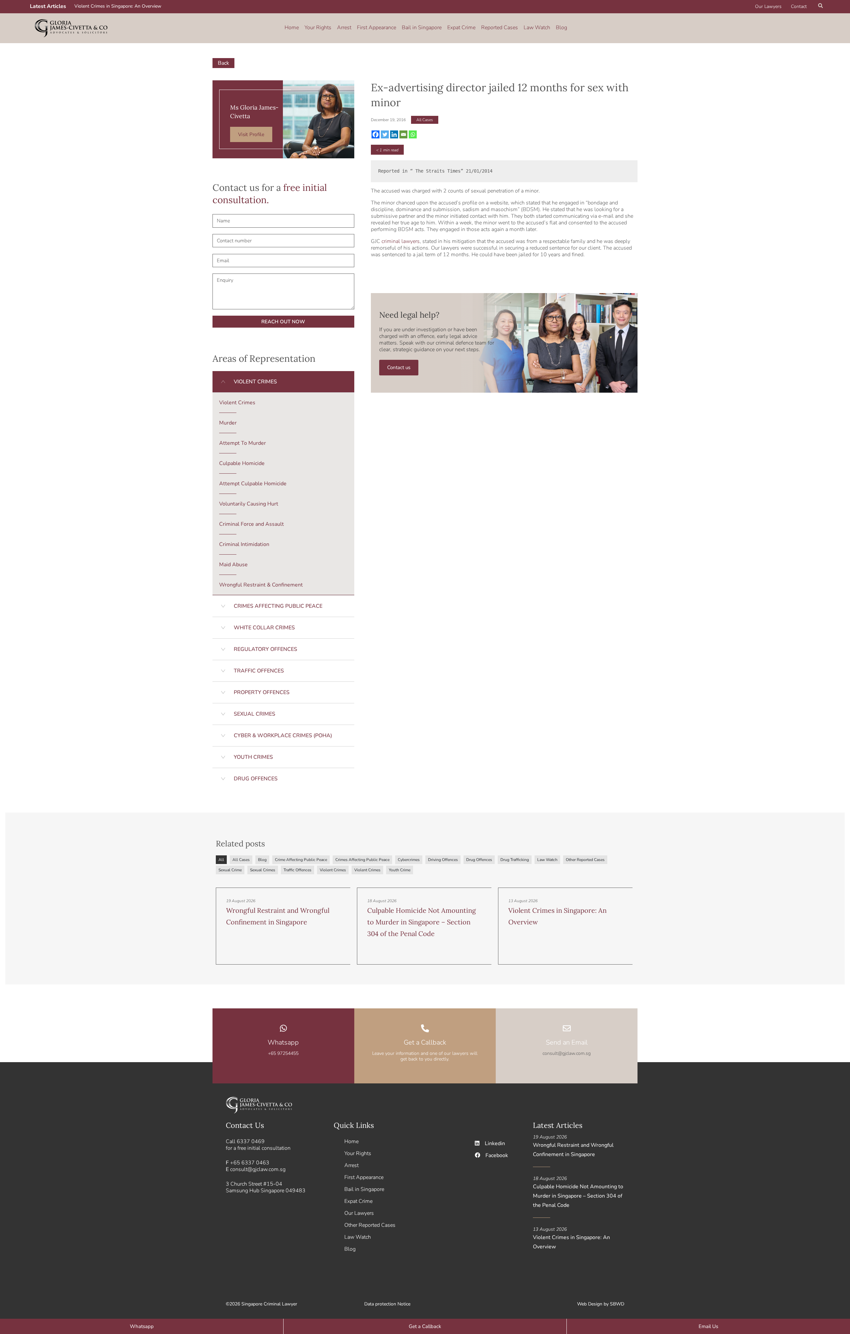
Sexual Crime (230, 870)
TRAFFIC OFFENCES (259, 670)
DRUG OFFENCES (256, 778)
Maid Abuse (233, 564)
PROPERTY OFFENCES (262, 692)
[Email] (403, 134)
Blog (561, 27)
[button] (820, 6)
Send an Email (567, 1042)
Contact (799, 6)
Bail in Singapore (422, 27)
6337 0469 (251, 1141)
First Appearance (376, 27)
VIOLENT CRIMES (255, 381)
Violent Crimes (237, 402)
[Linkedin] (394, 134)
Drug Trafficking (514, 859)
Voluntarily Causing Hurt (248, 504)
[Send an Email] (567, 1028)
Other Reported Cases (585, 859)
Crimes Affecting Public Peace (362, 859)
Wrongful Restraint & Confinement (261, 585)
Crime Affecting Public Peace (301, 859)
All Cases (424, 119)
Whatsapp (283, 1042)
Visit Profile (251, 134)
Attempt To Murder (242, 443)
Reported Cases (499, 27)
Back (223, 63)
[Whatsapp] (413, 134)
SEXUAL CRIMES (254, 714)
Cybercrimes (409, 859)
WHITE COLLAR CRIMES (264, 627)
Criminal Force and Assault (251, 524)
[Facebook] (376, 134)
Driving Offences (443, 859)
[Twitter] (385, 134)
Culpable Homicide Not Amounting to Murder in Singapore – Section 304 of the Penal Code (421, 922)
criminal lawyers (401, 241)
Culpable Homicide (242, 463)
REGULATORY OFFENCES (265, 649)
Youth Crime (399, 870)
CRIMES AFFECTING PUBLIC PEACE (278, 606)
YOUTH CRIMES (253, 757)
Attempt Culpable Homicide (253, 483)
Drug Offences (479, 859)
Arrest (344, 27)
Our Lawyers (768, 6)
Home (292, 27)
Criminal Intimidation (244, 544)
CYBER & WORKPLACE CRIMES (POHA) (283, 735)
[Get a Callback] (425, 1028)
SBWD (617, 1304)
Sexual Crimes (262, 870)
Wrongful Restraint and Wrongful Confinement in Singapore (573, 1149)
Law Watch (537, 27)
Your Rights (317, 27)
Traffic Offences (297, 870)
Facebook (496, 1155)
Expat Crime (461, 27)
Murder (228, 423)
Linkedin (495, 1143)
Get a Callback (425, 1042)
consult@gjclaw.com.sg (258, 1169)
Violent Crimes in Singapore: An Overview (117, 6)
